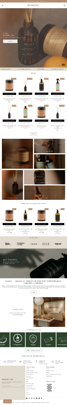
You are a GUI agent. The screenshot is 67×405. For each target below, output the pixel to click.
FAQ (26, 390)
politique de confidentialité (30, 388)
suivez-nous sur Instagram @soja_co (33, 356)
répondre (6, 266)
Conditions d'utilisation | (15, 402)
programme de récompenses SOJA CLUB (31, 372)
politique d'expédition (29, 385)
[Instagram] (34, 398)
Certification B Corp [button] (50, 381)
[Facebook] (26, 398)
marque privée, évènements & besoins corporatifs (54, 374)
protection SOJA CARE (29, 374)
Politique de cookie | (26, 402)
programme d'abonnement (29, 370)
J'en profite (56, 41)
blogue (27, 379)
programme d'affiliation (50, 370)
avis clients (28, 394)
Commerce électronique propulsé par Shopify (40, 402)
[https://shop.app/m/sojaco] (41, 398)
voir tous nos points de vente (17, 314)
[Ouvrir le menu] (4, 5)
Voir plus (34, 133)
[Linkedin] (36, 398)
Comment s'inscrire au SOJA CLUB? (33, 350)
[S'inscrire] (21, 386)
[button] (7, 126)
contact (27, 392)
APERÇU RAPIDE (10, 96)
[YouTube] (39, 398)
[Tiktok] (29, 398)
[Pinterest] (31, 398)
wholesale (47, 372)
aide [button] (27, 381)
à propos (33, 292)
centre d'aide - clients (30, 383)
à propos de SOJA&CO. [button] (30, 367)
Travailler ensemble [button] (50, 367)
